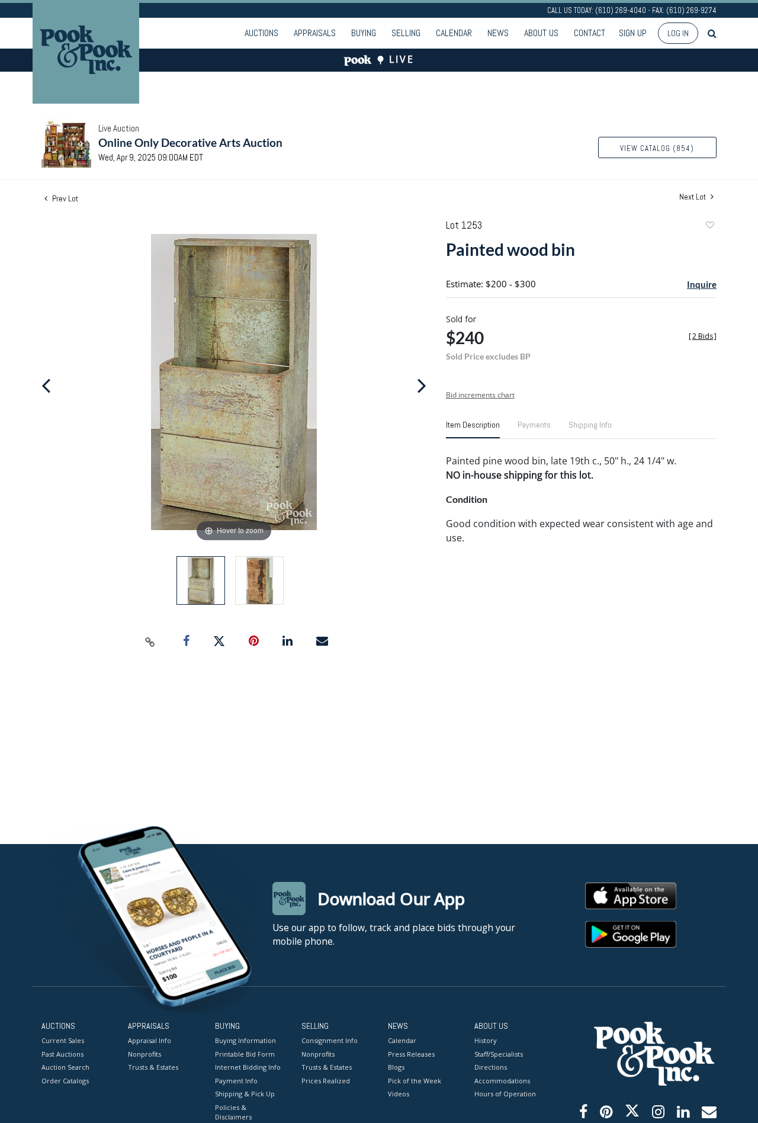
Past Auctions (62, 1054)
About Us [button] (541, 33)
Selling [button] (405, 33)
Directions (490, 1067)
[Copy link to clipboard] (150, 641)
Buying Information (245, 1040)
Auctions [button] (261, 33)
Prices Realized (325, 1080)
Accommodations (502, 1080)
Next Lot (693, 197)
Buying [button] (363, 33)
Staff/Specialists (498, 1054)
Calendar (454, 33)
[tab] (473, 429)
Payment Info (236, 1080)
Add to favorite (709, 226)
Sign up (633, 33)
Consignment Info (329, 1040)
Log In (678, 33)
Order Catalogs (65, 1080)
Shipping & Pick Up (245, 1093)
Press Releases (411, 1054)
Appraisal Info (149, 1040)
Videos (398, 1093)
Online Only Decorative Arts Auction (190, 142)
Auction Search (65, 1067)
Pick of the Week (414, 1080)
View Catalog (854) (657, 148)
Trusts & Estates (153, 1067)
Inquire (702, 284)
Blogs (396, 1067)
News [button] (498, 33)
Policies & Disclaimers (233, 1112)
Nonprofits (144, 1054)
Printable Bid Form (245, 1054)
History (485, 1040)
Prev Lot (64, 198)
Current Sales (62, 1040)
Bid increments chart (480, 395)
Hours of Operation (505, 1093)
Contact (589, 33)
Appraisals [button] (315, 33)
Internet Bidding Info (248, 1067)
